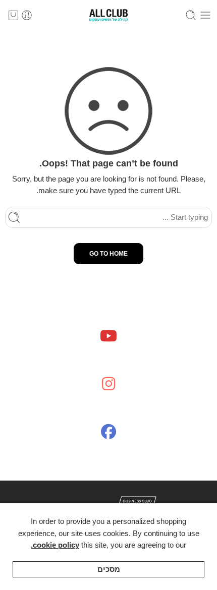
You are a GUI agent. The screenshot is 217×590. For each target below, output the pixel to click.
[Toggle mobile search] (190, 15)
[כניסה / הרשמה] (27, 15)
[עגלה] (13, 15)
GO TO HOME (108, 253)
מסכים (108, 569)
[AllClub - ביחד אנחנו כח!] (108, 15)
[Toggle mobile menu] (205, 15)
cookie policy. (55, 545)
